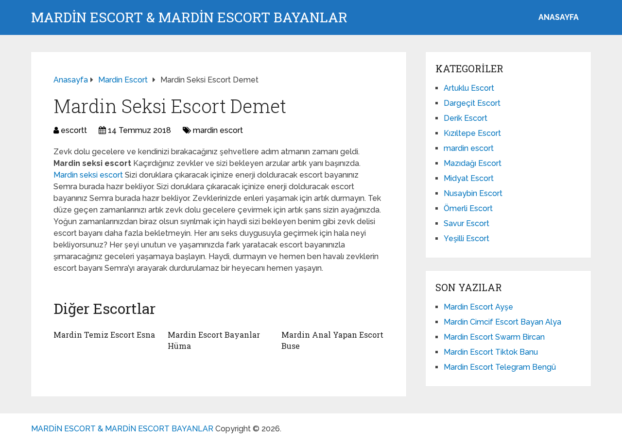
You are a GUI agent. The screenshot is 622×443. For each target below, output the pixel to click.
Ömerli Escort (468, 208)
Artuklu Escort (469, 88)
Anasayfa (558, 17)
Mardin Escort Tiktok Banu (491, 352)
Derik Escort (465, 118)
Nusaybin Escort (473, 193)
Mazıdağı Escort (472, 163)
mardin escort (218, 130)
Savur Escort (466, 223)
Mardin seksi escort (89, 175)
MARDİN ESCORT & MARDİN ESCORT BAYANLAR (189, 17)
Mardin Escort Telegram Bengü (500, 367)
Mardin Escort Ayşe (478, 307)
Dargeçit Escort (472, 103)
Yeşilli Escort (466, 238)
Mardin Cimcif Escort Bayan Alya (502, 322)
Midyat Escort (469, 178)
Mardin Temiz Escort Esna (104, 334)
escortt (74, 130)
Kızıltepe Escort (472, 133)
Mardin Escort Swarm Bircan (494, 337)
